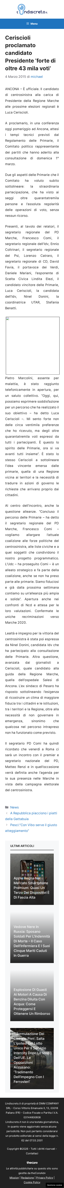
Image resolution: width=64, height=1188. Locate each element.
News (14, 807)
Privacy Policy (44, 1177)
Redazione (27, 1177)
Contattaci (32, 1153)
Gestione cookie (54, 1185)
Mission (14, 1177)
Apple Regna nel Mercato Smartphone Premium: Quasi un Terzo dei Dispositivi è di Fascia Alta (31, 887)
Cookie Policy (32, 1182)
